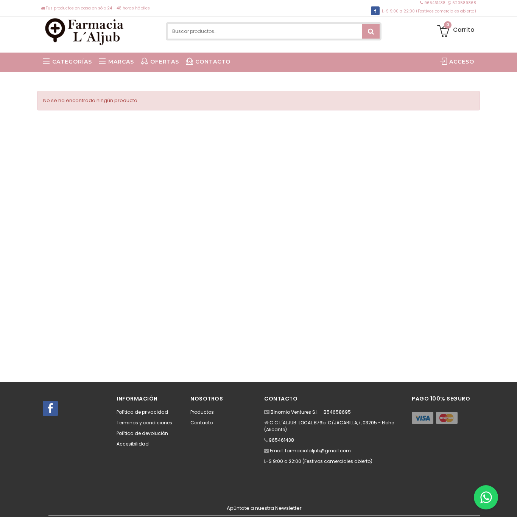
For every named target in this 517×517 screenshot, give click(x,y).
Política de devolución (142, 433)
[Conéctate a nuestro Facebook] (375, 10)
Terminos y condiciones (144, 422)
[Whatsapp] (486, 497)
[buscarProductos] (371, 31)
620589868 (463, 3)
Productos (202, 412)
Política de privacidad (142, 412)
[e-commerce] (85, 31)
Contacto (201, 422)
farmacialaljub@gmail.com (318, 450)
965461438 (435, 3)
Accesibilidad (133, 444)
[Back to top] (509, 503)
